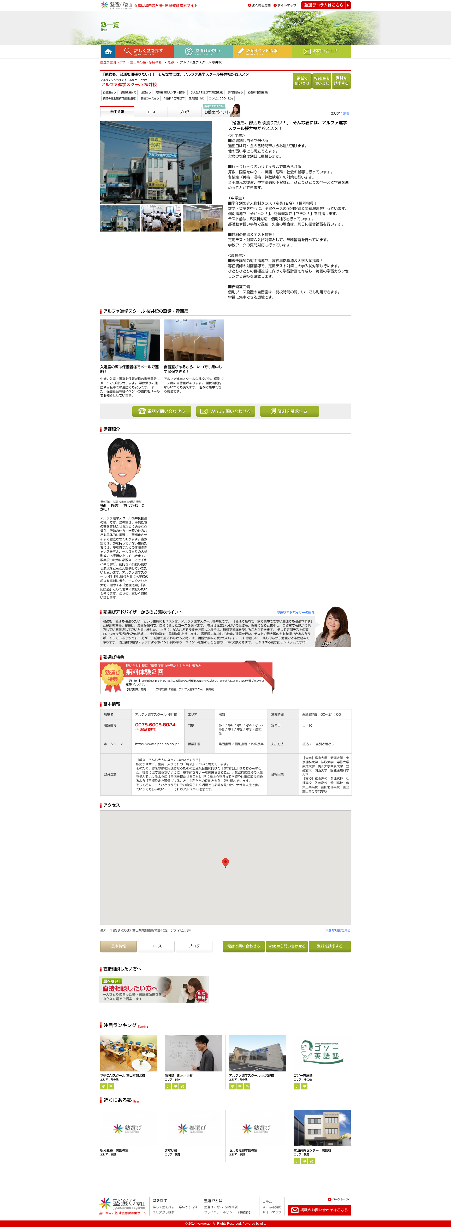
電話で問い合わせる (302, 81)
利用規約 (244, 1212)
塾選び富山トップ (112, 62)
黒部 (171, 62)
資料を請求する (341, 81)
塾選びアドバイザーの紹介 (295, 612)
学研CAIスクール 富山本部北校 (122, 1075)
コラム (267, 1201)
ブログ (174, 119)
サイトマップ (286, 5)
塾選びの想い (213, 1206)
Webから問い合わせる (321, 81)
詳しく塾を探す (164, 1206)
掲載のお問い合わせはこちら (315, 1218)
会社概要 (231, 1206)
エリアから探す (164, 1212)
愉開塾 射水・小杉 (179, 1075)
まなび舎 (171, 1150)
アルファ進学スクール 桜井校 (129, 84)
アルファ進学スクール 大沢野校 (251, 1075)
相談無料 (177, 991)
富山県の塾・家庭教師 (146, 62)
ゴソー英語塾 (303, 1075)
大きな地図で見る (338, 930)
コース (140, 119)
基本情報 (108, 119)
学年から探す (188, 1206)
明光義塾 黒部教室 (114, 1150)
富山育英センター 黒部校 (312, 1150)
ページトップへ (342, 1199)
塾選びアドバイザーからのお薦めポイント (220, 123)
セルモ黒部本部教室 (243, 1150)
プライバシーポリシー (219, 1212)
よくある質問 (261, 5)
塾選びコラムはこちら (326, 5)
